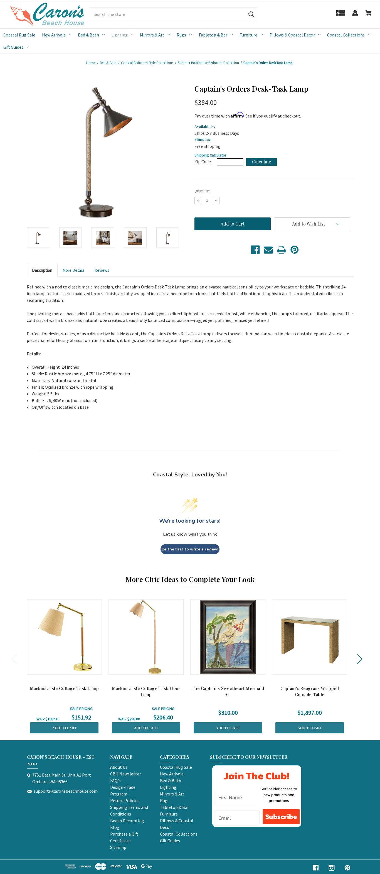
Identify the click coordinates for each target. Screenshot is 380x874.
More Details (74, 270)
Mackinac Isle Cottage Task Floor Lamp (146, 691)
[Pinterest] (294, 249)
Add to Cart (64, 727)
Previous (13, 658)
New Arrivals (54, 35)
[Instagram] (331, 868)
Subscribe (281, 816)
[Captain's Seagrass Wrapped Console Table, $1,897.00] (309, 637)
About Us (118, 767)
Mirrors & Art (152, 35)
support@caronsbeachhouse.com (66, 791)
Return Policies (124, 800)
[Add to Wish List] (71, 669)
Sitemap (118, 847)
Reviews (102, 270)
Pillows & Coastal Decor (292, 35)
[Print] (281, 249)
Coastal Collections (346, 35)
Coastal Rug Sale (19, 35)
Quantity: (202, 190)
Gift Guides (13, 47)
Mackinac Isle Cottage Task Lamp (64, 688)
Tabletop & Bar (212, 35)
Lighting (119, 35)
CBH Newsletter (125, 774)
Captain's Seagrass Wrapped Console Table (309, 691)
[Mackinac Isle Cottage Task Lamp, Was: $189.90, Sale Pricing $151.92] (64, 637)
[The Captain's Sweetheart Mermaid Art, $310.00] (227, 637)
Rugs (181, 35)
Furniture (248, 35)
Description (42, 270)
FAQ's (115, 780)
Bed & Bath (88, 35)
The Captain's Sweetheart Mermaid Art (228, 691)
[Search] (251, 14)
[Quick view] (57, 669)
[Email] (268, 249)
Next (359, 658)
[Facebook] (255, 249)
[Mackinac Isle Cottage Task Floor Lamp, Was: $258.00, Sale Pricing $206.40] (146, 637)
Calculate (261, 162)
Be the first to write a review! (190, 549)
